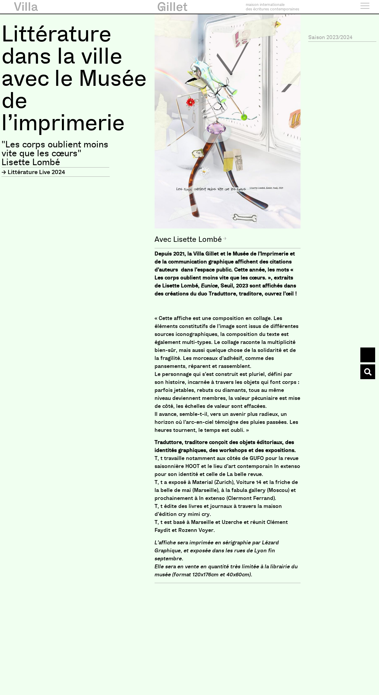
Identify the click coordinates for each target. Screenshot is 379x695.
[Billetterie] (367, 355)
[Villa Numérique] (367, 371)
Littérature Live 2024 (36, 172)
